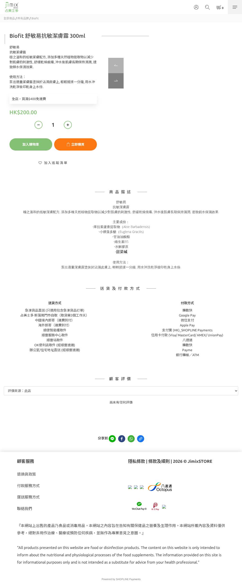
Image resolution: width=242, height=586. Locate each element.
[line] (112, 438)
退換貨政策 (26, 474)
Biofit (35, 18)
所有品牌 (23, 18)
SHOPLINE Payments (128, 579)
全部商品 (9, 18)
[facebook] (121, 438)
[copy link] (140, 438)
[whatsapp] (131, 438)
